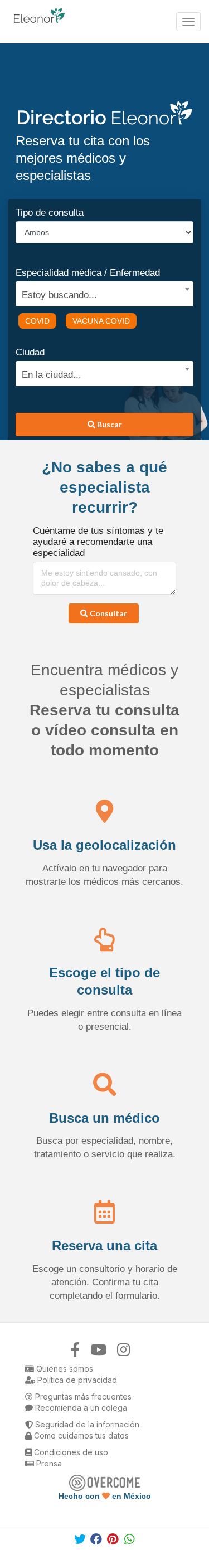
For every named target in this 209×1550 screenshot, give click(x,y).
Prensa (48, 1463)
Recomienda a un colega (80, 1407)
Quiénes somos (63, 1368)
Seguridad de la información (86, 1424)
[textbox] (101, 294)
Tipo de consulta (50, 212)
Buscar (108, 424)
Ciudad (30, 352)
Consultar (107, 613)
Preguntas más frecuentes (82, 1396)
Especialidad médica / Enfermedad (88, 272)
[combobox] (101, 292)
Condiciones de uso (70, 1452)
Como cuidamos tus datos (80, 1435)
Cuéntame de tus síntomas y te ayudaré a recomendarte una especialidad (98, 541)
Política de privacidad (76, 1380)
